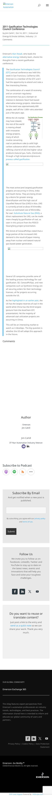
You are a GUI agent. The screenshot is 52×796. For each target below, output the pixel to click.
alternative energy (11, 57)
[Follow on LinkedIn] (22, 591)
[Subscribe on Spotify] (14, 472)
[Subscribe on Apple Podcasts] (6, 472)
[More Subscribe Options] (30, 472)
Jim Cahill (9, 33)
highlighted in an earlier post (25, 300)
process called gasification (18, 159)
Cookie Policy (28, 743)
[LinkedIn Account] (28, 446)
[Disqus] (26, 377)
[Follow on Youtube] (37, 591)
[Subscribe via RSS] (22, 472)
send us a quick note (20, 625)
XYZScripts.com (38, 794)
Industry (29, 36)
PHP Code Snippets (16, 794)
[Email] (24, 446)
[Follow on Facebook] (15, 591)
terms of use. (28, 521)
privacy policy (40, 518)
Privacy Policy (14, 743)
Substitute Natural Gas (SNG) (27, 213)
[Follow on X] (30, 591)
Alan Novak (17, 53)
